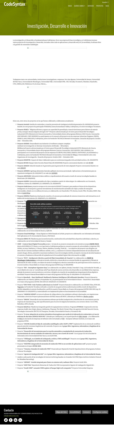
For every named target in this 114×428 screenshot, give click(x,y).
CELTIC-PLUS (94, 244)
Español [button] (105, 2)
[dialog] (57, 214)
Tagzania (20, 287)
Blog (107, 6)
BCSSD (91, 163)
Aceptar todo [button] (76, 223)
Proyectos (99, 6)
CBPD (83, 255)
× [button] (85, 202)
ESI (63, 319)
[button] (36, 223)
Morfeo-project (88, 296)
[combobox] (83, 202)
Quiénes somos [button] (79, 6)
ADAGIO (23, 168)
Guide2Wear (26, 193)
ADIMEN (54, 173)
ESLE (21, 319)
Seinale (84, 316)
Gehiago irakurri (74, 208)
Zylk (80, 316)
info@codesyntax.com (11, 416)
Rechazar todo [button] (60, 223)
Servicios (91, 6)
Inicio (70, 6)
